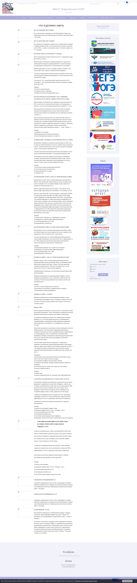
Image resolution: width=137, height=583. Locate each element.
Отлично (94, 266)
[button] (127, 3)
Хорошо (93, 269)
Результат (92, 277)
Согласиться (127, 581)
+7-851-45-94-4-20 (22, 3)
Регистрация (93, 3)
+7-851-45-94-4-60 (32, 3)
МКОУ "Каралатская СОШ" (68, 9)
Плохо (93, 271)
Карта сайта (68, 12)
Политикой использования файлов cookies (86, 581)
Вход (98, 3)
